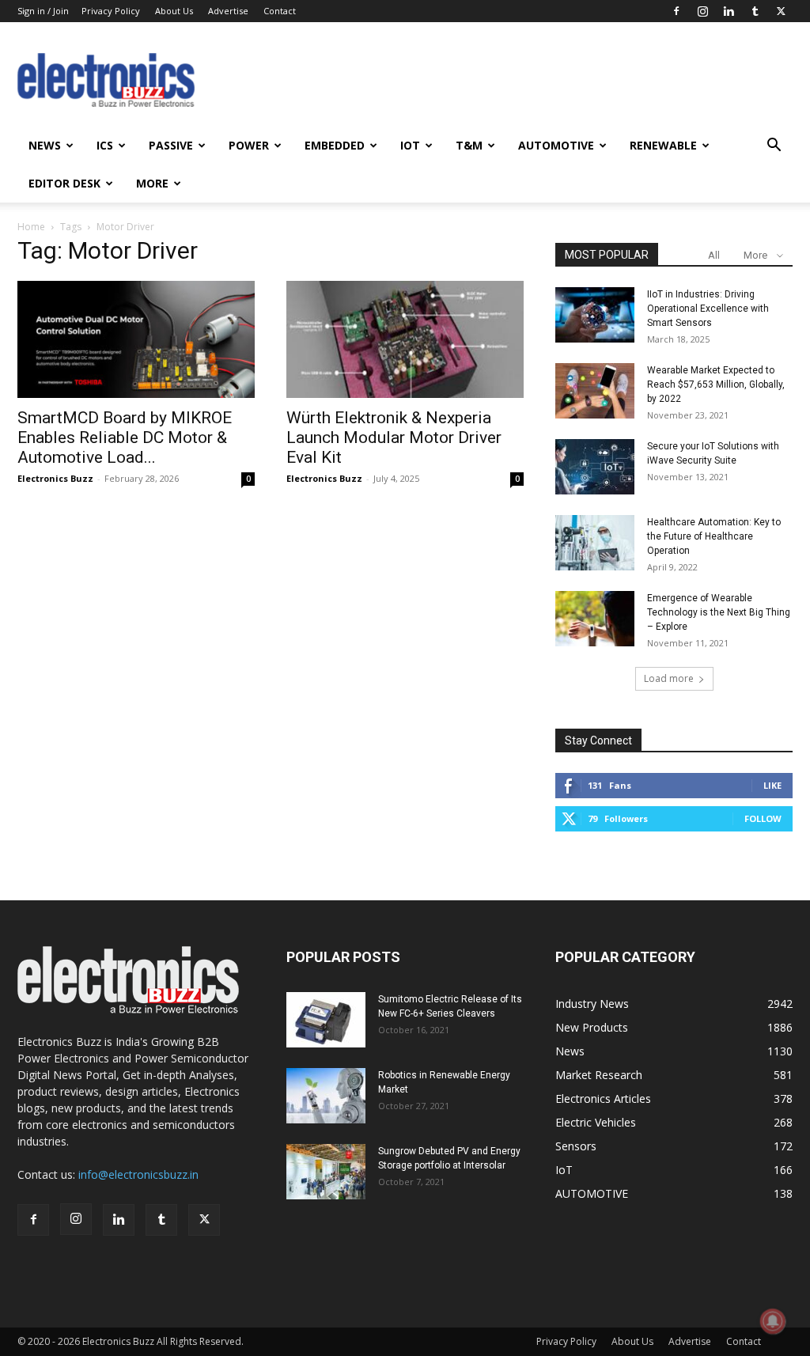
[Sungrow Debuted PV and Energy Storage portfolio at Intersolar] (325, 1171)
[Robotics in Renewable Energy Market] (325, 1095)
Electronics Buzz (55, 478)
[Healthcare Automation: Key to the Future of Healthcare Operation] (594, 542)
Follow (763, 818)
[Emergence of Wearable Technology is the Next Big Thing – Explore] (594, 618)
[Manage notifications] (772, 1321)
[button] (774, 146)
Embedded (335, 145)
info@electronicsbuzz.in (138, 1174)
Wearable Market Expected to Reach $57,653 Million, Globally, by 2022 (716, 384)
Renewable (663, 145)
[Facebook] (676, 11)
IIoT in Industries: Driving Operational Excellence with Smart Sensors (708, 308)
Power (249, 145)
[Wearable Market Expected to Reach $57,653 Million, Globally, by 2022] (594, 391)
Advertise (228, 11)
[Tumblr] (754, 11)
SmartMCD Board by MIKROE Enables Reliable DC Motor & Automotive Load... (124, 437)
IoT (410, 145)
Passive (171, 145)
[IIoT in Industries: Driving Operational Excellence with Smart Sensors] (594, 315)
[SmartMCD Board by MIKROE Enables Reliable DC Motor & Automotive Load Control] (136, 339)
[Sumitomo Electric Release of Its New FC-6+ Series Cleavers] (325, 1019)
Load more (669, 678)
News (44, 145)
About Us (174, 11)
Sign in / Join (43, 11)
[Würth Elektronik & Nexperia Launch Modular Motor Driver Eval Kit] (405, 339)
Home (31, 226)
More (152, 183)
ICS (105, 145)
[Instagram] (702, 11)
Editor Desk (64, 183)
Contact (279, 11)
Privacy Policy (110, 11)
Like (772, 785)
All (714, 255)
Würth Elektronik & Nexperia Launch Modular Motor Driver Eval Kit (394, 437)
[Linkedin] (728, 11)
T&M (469, 145)
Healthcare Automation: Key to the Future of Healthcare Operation (714, 536)
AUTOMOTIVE (556, 145)
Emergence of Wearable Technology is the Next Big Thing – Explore (718, 612)
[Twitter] (781, 11)
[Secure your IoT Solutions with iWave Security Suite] (594, 466)
